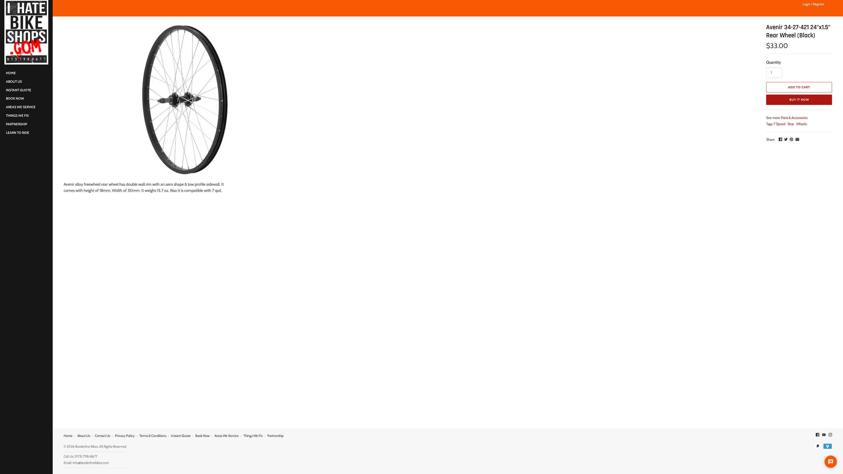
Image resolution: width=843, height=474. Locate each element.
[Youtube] (824, 436)
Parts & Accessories (794, 118)
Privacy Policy (125, 436)
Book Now (15, 98)
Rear (791, 124)
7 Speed (779, 124)
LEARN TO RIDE (17, 133)
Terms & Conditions (152, 436)
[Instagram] (830, 436)
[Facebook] (817, 436)
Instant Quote (18, 90)
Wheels (801, 124)
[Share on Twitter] (786, 139)
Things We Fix (17, 115)
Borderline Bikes (86, 446)
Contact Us (102, 436)
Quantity (773, 62)
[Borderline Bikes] (26, 32)
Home (11, 73)
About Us (14, 81)
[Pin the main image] (791, 139)
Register (818, 4)
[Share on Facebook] (780, 139)
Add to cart (799, 87)
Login (807, 4)
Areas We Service (21, 107)
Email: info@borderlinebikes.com (86, 463)
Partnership (16, 124)
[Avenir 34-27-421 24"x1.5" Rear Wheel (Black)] (185, 100)
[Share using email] (797, 139)
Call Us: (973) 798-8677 (80, 456)
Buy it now (799, 100)
